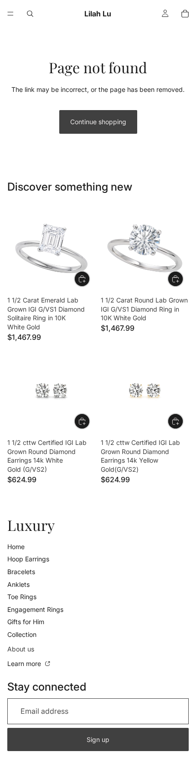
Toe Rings (21, 597)
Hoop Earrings (28, 559)
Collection (21, 634)
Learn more (25, 663)
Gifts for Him (25, 622)
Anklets (18, 584)
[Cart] (185, 14)
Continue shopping (98, 122)
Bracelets (21, 571)
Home (16, 546)
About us (20, 649)
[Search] (30, 14)
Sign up (98, 739)
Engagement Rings (35, 609)
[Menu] (10, 13)
